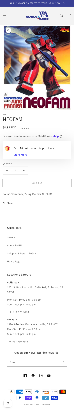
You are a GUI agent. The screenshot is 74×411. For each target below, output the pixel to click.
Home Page (13, 261)
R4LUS (32, 404)
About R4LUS (14, 245)
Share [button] (10, 203)
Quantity (7, 163)
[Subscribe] (63, 362)
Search (11, 237)
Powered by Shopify (42, 404)
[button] (4, 15)
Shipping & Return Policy (21, 253)
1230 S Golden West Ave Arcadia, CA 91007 (32, 324)
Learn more (20, 154)
